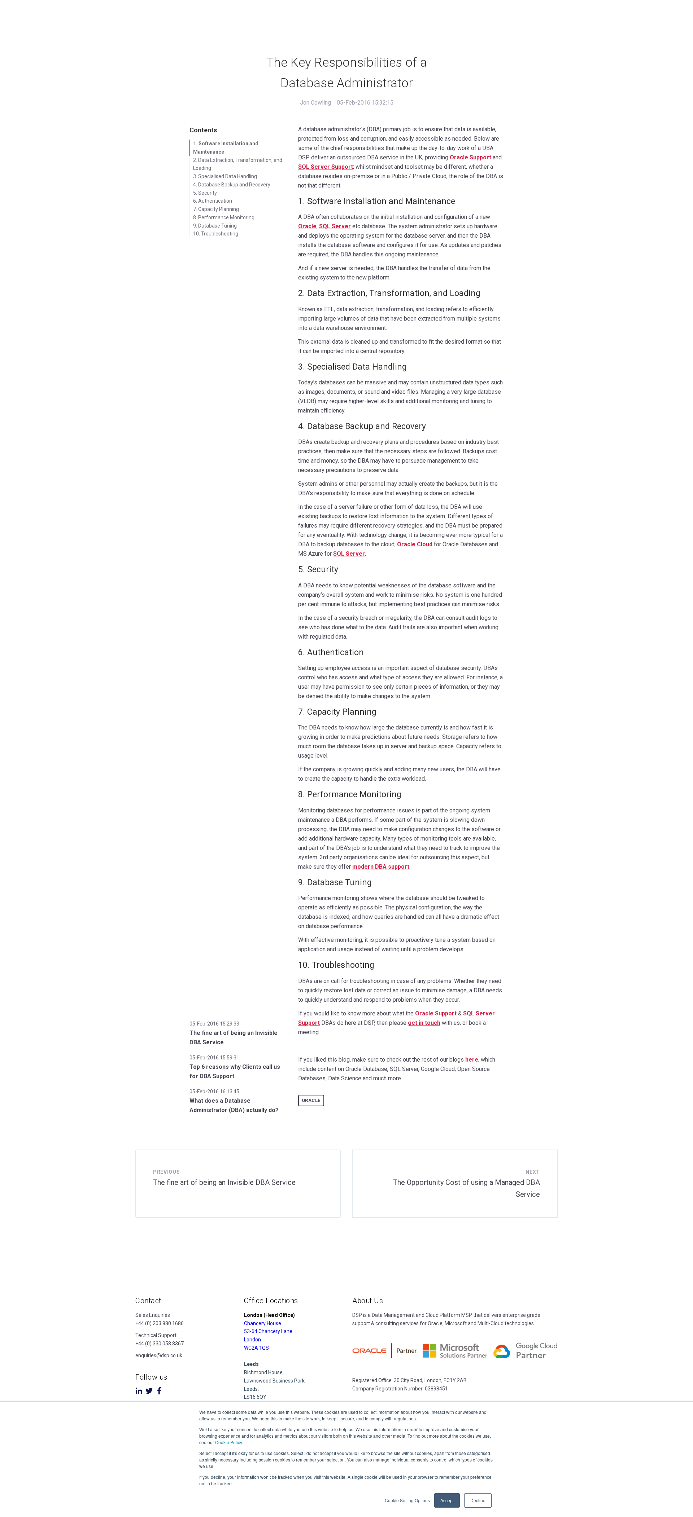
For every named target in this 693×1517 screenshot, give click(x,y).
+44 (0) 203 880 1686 (159, 1323)
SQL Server (335, 226)
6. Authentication (212, 201)
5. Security (205, 193)
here (471, 1059)
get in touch (424, 1022)
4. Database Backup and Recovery (231, 185)
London (252, 1339)
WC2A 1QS (256, 1348)
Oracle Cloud (414, 544)
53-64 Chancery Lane (268, 1331)
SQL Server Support (325, 166)
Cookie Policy (228, 1442)
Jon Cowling (315, 102)
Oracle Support (470, 157)
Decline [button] (477, 1500)
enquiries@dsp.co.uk (158, 1355)
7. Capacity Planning (216, 209)
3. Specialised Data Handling (225, 176)
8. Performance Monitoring (223, 217)
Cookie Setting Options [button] (407, 1500)
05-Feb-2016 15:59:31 (214, 1057)
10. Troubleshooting (215, 234)
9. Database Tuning (215, 226)
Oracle (307, 226)
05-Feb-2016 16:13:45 (214, 1091)
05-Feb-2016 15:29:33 (214, 1024)
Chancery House (262, 1323)
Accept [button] (447, 1500)
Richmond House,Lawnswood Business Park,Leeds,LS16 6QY (275, 1380)
